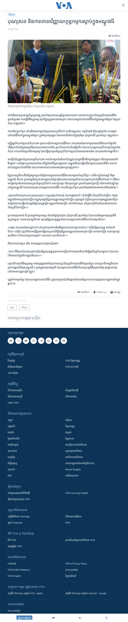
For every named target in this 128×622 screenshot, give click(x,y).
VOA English (14, 576)
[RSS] (49, 341)
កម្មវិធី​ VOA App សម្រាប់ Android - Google (85, 593)
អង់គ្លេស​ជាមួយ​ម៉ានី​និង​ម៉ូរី (19, 493)
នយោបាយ (12, 451)
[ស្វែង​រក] (107, 618)
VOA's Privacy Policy (76, 563)
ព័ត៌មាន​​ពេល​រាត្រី (15, 396)
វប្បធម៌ (68, 432)
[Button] (114, 36)
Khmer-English (73, 469)
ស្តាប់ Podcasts (15, 523)
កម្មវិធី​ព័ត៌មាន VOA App (19, 516)
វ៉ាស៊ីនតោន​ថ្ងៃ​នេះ (15, 367)
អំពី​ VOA (12, 540)
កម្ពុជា (10, 420)
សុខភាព (11, 469)
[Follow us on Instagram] (33, 341)
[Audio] (80, 618)
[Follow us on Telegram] (41, 341)
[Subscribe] (64, 341)
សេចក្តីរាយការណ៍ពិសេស (76, 445)
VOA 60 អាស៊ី (71, 367)
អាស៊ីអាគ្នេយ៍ (13, 445)
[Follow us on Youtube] (26, 341)
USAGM (12, 563)
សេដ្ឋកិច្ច (11, 457)
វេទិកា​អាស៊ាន (71, 396)
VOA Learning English (76, 493)
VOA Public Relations (19, 570)
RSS (67, 523)
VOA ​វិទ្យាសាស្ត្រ (72, 360)
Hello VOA (13, 402)
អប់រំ (9, 475)
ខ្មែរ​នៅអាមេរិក (14, 438)
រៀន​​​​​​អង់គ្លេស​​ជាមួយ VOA (19, 499)
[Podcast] (56, 341)
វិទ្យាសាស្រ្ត (69, 426)
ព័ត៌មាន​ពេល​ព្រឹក (15, 390)
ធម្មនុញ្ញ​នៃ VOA (15, 546)
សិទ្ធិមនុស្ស (12, 463)
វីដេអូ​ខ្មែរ (11, 360)
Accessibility (71, 570)
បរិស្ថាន (11, 14)
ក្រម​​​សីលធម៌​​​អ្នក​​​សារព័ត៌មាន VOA (80, 540)
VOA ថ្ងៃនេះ (13, 373)
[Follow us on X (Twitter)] (18, 341)
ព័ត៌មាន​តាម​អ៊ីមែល (73, 516)
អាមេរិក (11, 432)
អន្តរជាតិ (11, 426)
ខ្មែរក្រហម (69, 438)
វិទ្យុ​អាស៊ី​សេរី (70, 576)
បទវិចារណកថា (71, 475)
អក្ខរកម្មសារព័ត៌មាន (73, 451)
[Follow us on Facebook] (11, 341)
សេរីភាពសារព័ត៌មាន (74, 457)
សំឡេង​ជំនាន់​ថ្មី (71, 390)
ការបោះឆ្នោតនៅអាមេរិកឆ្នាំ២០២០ (79, 463)
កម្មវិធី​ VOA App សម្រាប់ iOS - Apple (25, 593)
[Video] (54, 618)
